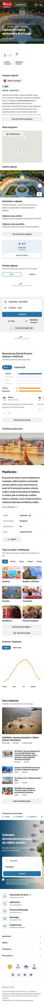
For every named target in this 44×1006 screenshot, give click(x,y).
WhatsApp (14, 917)
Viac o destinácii (8, 507)
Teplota (6, 648)
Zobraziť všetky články (22, 801)
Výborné (8, 374)
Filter (13, 321)
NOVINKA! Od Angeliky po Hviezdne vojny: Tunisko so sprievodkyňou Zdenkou (24, 790)
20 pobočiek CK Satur (19, 895)
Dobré (7, 380)
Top (5, 561)
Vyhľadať (22, 314)
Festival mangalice (31, 621)
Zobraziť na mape (23, 633)
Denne (12, 274)
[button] (24, 138)
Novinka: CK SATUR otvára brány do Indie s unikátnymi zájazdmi (27, 768)
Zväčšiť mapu (15, 134)
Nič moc (8, 383)
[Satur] (7, 5)
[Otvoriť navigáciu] (41, 5)
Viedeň (7, 817)
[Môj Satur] (36, 5)
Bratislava (33, 817)
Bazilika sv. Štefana (31, 581)
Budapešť (19, 817)
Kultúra (30, 561)
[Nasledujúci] (40, 186)
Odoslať (22, 873)
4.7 (12, 38)
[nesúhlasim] (9, 413)
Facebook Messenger (19, 910)
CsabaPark (27, 601)
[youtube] (31, 974)
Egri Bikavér (7, 621)
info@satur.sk (16, 925)
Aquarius (6, 581)
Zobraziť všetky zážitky (21, 627)
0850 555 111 (15, 902)
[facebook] (13, 974)
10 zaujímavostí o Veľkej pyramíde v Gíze (28, 779)
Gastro (21, 561)
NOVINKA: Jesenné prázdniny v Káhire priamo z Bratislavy (20, 738)
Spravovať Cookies (8, 987)
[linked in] (18, 974)
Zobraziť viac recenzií (22, 420)
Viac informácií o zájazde (22, 234)
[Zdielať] (39, 194)
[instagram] (24, 974)
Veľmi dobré (9, 377)
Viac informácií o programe (22, 119)
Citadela (6, 601)
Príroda (39, 561)
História (12, 561)
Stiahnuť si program (14, 81)
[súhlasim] (4, 413)
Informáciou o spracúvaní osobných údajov (17, 884)
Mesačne (32, 274)
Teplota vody (17, 648)
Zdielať (13, 539)
